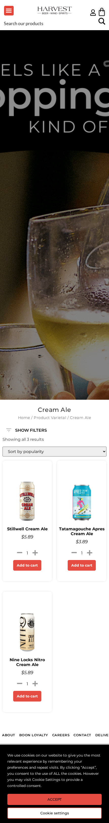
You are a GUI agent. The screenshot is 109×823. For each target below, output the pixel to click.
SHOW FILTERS (31, 429)
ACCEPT (54, 799)
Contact (82, 735)
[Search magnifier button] (102, 23)
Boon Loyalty (33, 735)
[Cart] (101, 11)
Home (24, 417)
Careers (61, 735)
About (8, 735)
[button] (9, 10)
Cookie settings (54, 813)
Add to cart (27, 565)
